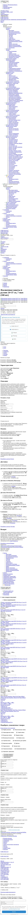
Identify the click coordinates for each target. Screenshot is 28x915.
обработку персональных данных (14, 829)
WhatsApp (15, 335)
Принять (14, 911)
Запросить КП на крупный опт (8, 314)
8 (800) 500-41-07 (14, 326)
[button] (5, 2)
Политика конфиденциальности (8, 892)
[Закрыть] (1, 254)
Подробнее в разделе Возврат (7, 543)
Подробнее (19, 515)
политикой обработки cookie (14, 909)
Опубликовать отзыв (5, 413)
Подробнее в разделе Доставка (8, 526)
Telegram (15, 332)
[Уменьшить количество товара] (2, 656)
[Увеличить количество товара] (1, 656)
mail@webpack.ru (14, 329)
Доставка (13, 476)
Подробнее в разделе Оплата (7, 458)
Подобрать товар (4, 770)
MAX (15, 339)
